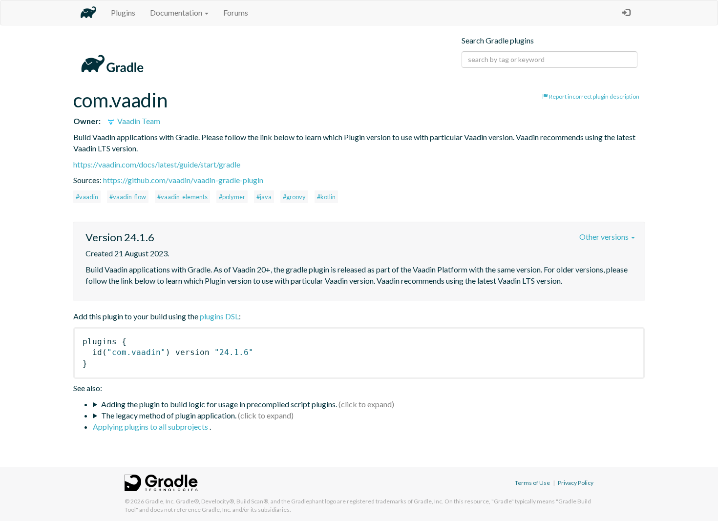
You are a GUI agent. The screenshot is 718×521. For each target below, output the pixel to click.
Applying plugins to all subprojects (151, 426)
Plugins (123, 12)
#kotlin (326, 197)
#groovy (294, 197)
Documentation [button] (177, 12)
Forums (235, 12)
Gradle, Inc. (160, 501)
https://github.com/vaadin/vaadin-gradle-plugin (183, 180)
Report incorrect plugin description (593, 96)
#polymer (232, 197)
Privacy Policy (575, 482)
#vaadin (87, 197)
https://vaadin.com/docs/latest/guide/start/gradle (156, 164)
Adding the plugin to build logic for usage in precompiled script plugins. (219, 404)
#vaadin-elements (182, 197)
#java (264, 197)
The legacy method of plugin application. (168, 415)
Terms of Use (532, 482)
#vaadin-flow (127, 197)
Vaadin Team (138, 120)
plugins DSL (219, 316)
